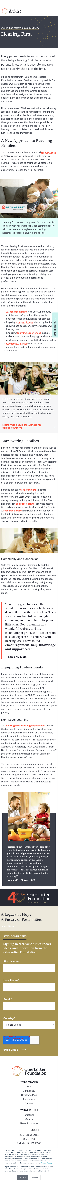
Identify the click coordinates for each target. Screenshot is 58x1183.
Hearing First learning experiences (25, 725)
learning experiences (29, 332)
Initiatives (29, 1115)
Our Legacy (29, 1090)
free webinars (28, 489)
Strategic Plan (29, 1095)
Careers (29, 1103)
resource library (12, 510)
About (29, 1086)
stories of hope (24, 322)
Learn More (7, 926)
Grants (29, 1119)
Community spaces (17, 343)
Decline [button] (35, 1177)
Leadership (29, 1099)
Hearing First (48, 152)
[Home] (11, 11)
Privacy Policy (46, 1163)
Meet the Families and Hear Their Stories (21, 427)
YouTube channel (25, 503)
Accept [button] (23, 1177)
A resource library (16, 311)
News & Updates (29, 1123)
